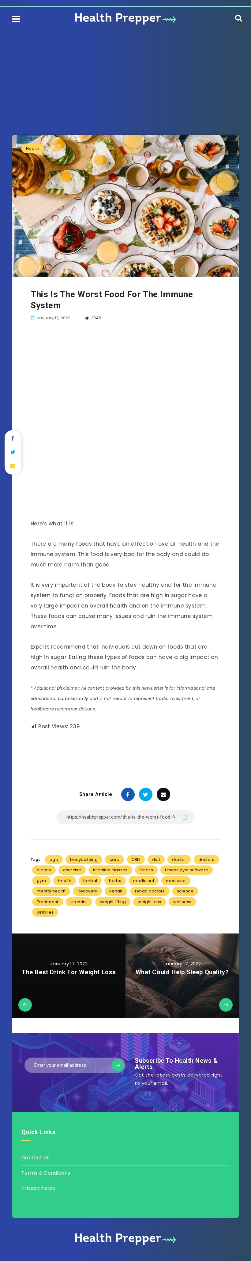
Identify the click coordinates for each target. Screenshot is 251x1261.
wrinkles (45, 912)
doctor (179, 859)
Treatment (47, 902)
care (114, 859)
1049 (96, 318)
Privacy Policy (38, 1188)
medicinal (143, 881)
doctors (206, 859)
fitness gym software (186, 870)
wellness (182, 902)
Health (32, 148)
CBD (136, 859)
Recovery (87, 891)
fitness (146, 870)
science (185, 891)
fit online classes (110, 870)
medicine (175, 881)
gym (41, 881)
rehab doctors (150, 891)
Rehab (116, 891)
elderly (44, 870)
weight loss (149, 902)
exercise (72, 870)
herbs (115, 881)
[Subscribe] (118, 1065)
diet (156, 859)
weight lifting (113, 902)
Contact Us (35, 1157)
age (54, 859)
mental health (51, 891)
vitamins (79, 902)
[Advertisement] (125, 73)
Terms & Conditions (45, 1172)
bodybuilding (84, 859)
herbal (90, 881)
